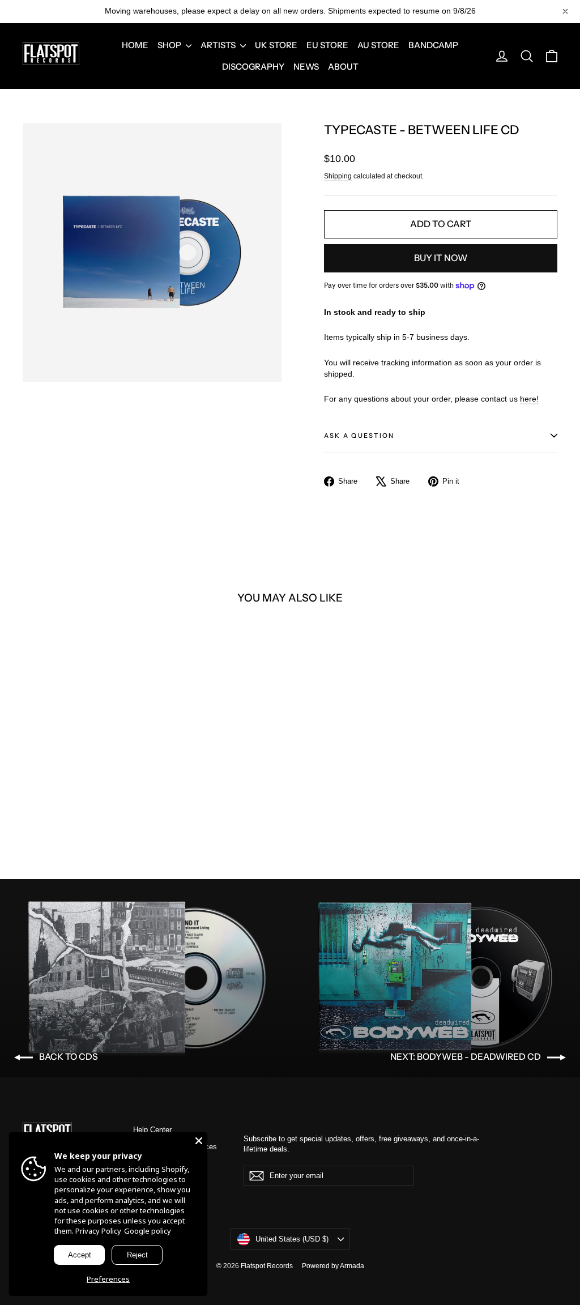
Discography (253, 66)
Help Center (152, 1129)
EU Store (327, 45)
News (306, 66)
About (343, 66)
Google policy (147, 1231)
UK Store (276, 45)
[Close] (198, 1140)
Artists (219, 45)
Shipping (338, 176)
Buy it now (440, 257)
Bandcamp (433, 45)
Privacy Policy (98, 1231)
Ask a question (359, 436)
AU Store (378, 45)
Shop (170, 45)
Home (135, 45)
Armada (352, 1266)
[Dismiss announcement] (565, 11)
